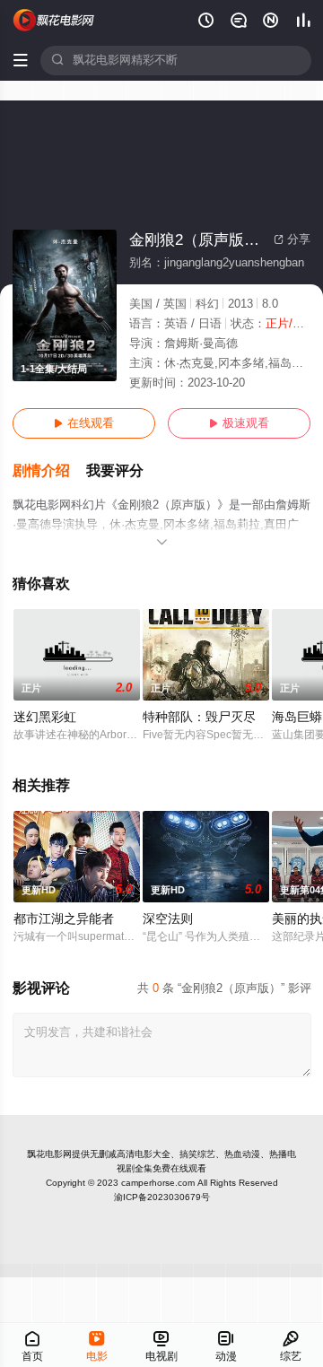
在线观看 (84, 423)
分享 (292, 239)
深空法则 (168, 919)
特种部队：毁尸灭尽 (199, 717)
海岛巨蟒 (297, 717)
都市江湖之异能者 (63, 919)
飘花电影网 (49, 1154)
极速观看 (239, 423)
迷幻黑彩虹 (44, 717)
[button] (49, 471)
